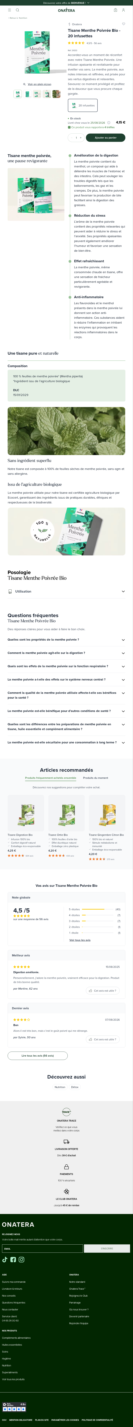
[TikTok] (5, 1259)
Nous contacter (10, 1309)
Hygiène (6, 1358)
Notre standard (77, 1281)
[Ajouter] (82, 138)
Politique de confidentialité (97, 1420)
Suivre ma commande (14, 1281)
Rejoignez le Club (78, 1295)
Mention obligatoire (20, 1420)
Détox (74, 1087)
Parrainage (75, 1302)
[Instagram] (21, 1259)
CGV (4, 1420)
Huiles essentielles (12, 1344)
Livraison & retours (12, 1288)
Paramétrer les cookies (65, 1420)
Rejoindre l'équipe (78, 1323)
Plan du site (42, 1420)
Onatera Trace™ (77, 1288)
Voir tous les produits (13, 1379)
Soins (5, 1351)
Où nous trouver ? (78, 1309)
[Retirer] (70, 138)
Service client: (10, 1318)
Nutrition (60, 1087)
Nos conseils (9, 1295)
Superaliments (10, 1372)
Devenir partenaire (79, 1316)
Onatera (77, 24)
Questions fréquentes (13, 1302)
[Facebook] (13, 1259)
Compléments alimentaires (16, 1337)
